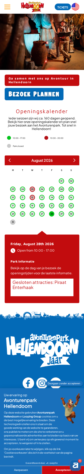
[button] (63, 7)
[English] (75, 7)
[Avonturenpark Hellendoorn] (32, 7)
